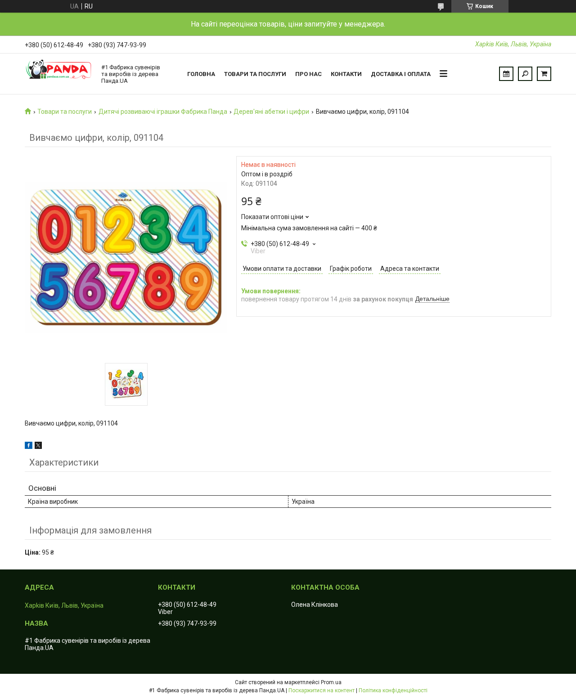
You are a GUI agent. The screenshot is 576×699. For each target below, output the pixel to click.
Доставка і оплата (401, 74)
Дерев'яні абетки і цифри (271, 111)
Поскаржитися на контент (321, 690)
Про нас (308, 74)
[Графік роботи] (506, 74)
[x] (38, 446)
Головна (201, 74)
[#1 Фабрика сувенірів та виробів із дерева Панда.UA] (58, 74)
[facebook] (28, 446)
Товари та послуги (255, 74)
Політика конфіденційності (393, 690)
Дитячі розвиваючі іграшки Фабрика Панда (163, 111)
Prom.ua (331, 682)
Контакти (346, 74)
